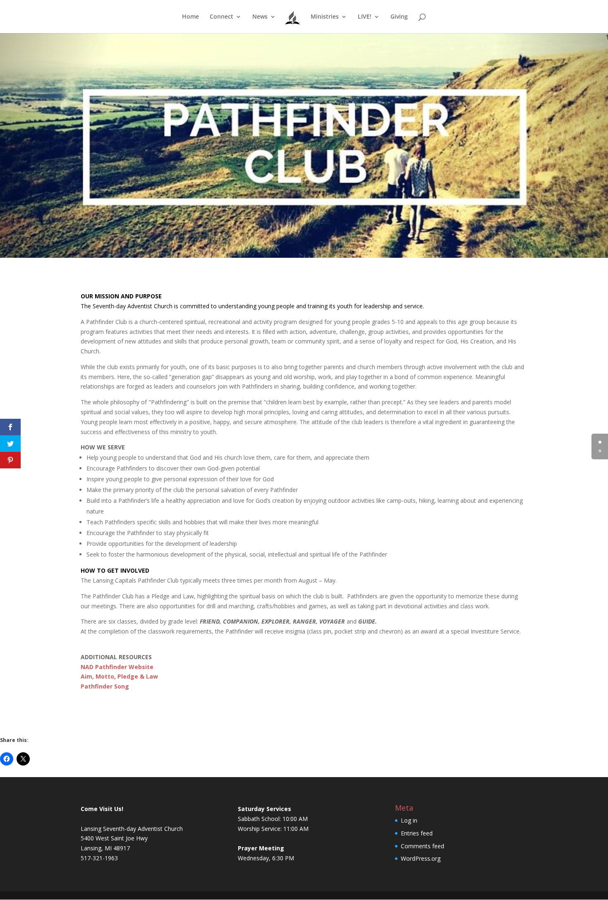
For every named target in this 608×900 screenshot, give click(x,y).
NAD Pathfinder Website (117, 667)
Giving (399, 17)
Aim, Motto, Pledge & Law (119, 676)
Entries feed (417, 833)
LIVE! (364, 17)
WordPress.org (420, 858)
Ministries (325, 17)
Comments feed (422, 846)
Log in (409, 820)
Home (190, 17)
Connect (221, 17)
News (260, 17)
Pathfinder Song (105, 686)
